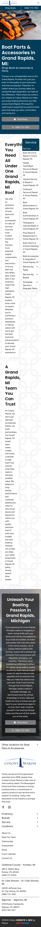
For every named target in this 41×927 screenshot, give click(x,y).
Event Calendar (9, 854)
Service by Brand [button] (28, 276)
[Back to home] (10, 3)
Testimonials (7, 841)
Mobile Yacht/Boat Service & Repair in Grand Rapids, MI (30, 169)
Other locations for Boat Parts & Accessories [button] (15, 746)
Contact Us (7, 858)
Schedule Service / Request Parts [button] (30, 285)
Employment (7, 845)
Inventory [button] (7, 813)
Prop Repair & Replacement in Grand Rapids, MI (30, 236)
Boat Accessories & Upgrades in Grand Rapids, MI (30, 259)
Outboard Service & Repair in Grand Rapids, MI (30, 194)
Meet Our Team (9, 837)
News (4, 850)
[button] (38, 3)
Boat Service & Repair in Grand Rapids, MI (30, 156)
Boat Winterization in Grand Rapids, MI (30, 205)
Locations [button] (7, 826)
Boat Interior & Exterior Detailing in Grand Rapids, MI (31, 247)
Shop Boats (10, 8)
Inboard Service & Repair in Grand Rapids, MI (30, 182)
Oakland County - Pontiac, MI (18, 864)
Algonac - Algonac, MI (14, 899)
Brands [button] (6, 817)
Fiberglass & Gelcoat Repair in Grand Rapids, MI (30, 225)
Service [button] (27, 148)
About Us (6, 833)
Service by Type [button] (28, 268)
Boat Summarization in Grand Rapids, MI (30, 215)
